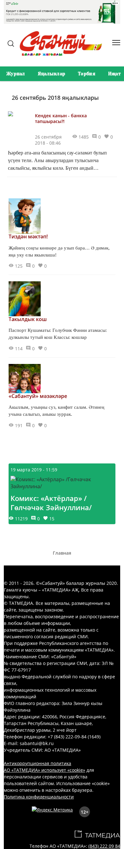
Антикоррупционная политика (37, 763)
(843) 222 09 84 (104, 846)
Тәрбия (86, 73)
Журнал (15, 73)
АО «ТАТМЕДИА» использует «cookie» (44, 770)
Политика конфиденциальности (39, 797)
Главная (62, 553)
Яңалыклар (51, 73)
